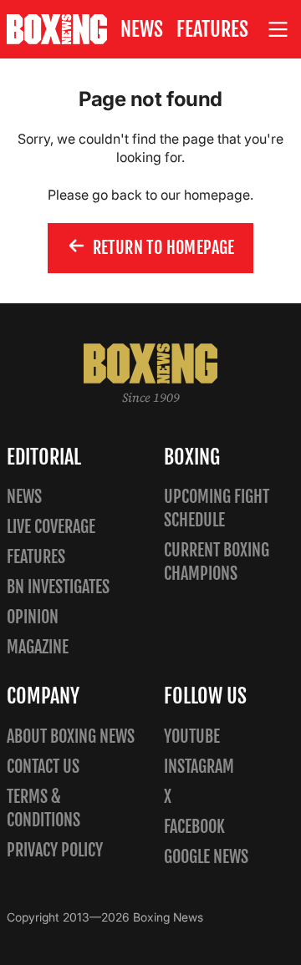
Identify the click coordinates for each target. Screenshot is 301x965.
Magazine (38, 647)
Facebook (194, 826)
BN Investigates (58, 586)
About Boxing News (71, 736)
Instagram (199, 766)
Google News (206, 856)
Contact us (43, 766)
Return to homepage (164, 247)
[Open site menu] (278, 30)
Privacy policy (55, 850)
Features (212, 29)
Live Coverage (51, 526)
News (141, 29)
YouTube (192, 736)
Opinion (33, 617)
